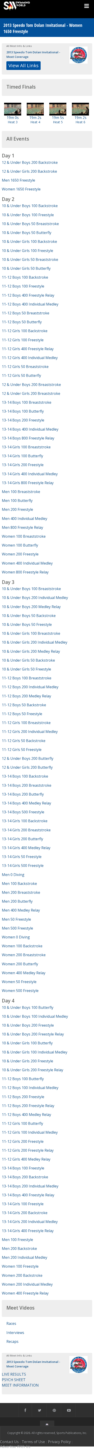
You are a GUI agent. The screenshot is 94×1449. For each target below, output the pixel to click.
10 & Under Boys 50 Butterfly (26, 232)
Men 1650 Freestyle (18, 180)
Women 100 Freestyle (20, 1266)
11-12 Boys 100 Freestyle (23, 286)
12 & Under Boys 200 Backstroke (30, 162)
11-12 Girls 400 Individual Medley (30, 357)
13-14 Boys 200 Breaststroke (26, 785)
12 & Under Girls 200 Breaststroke (31, 393)
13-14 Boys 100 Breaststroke (26, 402)
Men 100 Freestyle (17, 1239)
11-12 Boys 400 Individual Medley (30, 304)
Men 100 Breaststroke (21, 491)
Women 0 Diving (16, 937)
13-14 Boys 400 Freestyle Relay (28, 1194)
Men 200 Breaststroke (21, 892)
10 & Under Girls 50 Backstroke (28, 660)
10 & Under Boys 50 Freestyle (27, 624)
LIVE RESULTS (14, 1374)
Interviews (15, 1332)
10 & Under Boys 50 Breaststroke (30, 223)
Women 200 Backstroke (22, 1275)
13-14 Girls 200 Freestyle (23, 464)
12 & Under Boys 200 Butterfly (27, 758)
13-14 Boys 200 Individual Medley (30, 1186)
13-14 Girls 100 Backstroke (24, 820)
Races (11, 1323)
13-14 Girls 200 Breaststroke (26, 829)
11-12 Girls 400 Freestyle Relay (28, 348)
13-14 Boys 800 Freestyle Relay (28, 438)
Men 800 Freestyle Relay (22, 527)
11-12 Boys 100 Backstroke (25, 277)
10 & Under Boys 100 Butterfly (27, 1007)
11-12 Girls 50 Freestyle (22, 749)
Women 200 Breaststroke (24, 954)
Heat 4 (35, 122)
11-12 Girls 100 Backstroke (24, 330)
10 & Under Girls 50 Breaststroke (30, 259)
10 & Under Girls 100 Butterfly (27, 1043)
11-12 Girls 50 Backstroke (23, 740)
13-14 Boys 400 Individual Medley (30, 429)
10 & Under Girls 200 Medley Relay (31, 651)
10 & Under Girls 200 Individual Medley (34, 642)
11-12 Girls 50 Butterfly (21, 375)
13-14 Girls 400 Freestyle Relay (28, 1230)
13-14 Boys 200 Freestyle (23, 420)
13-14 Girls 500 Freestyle (23, 865)
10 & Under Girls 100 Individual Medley (34, 1052)
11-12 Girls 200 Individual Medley (30, 731)
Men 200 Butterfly (17, 901)
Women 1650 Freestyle (21, 189)
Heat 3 (13, 122)
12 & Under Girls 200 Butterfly (27, 767)
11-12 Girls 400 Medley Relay (26, 1159)
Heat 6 (80, 122)
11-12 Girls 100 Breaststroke (26, 722)
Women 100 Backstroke (22, 945)
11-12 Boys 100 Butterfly (23, 1078)
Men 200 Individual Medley (24, 1257)
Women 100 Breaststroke (24, 536)
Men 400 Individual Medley (24, 518)
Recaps (12, 1341)
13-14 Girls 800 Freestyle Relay (28, 482)
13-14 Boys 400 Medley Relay (26, 803)
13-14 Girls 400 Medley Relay (26, 847)
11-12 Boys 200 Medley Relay (26, 696)
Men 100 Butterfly (17, 500)
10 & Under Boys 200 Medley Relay (31, 606)
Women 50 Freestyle (19, 981)
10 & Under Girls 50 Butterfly (26, 268)
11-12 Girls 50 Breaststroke (25, 366)
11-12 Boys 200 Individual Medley (30, 686)
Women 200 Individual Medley (27, 1284)
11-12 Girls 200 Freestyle (23, 1141)
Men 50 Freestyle (16, 919)
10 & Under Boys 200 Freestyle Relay (33, 1034)
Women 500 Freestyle (20, 990)
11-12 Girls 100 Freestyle (23, 339)
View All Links (23, 65)
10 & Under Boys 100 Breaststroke (31, 588)
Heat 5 (58, 122)
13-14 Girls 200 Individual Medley (30, 1221)
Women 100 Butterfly (20, 545)
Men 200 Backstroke (19, 1248)
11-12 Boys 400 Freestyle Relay (28, 295)
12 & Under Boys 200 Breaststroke (31, 384)
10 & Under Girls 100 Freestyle (27, 250)
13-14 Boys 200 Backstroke (25, 1176)
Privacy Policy (59, 1441)
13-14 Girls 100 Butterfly (22, 455)
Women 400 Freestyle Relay (25, 1293)
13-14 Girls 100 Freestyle (23, 1203)
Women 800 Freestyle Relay (25, 572)
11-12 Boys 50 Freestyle (22, 713)
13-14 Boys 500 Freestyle (23, 811)
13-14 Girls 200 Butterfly (22, 838)
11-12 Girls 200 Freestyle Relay (28, 1150)
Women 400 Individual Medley (27, 563)
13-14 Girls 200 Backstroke (24, 1212)
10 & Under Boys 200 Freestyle (28, 1025)
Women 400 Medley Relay (23, 972)
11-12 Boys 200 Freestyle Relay (28, 1105)
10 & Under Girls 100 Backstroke (29, 241)
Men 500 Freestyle (17, 928)
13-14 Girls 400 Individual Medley (30, 473)
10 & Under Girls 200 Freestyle (27, 1061)
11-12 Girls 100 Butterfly (22, 1123)
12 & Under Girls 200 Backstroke (29, 171)
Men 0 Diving (13, 874)
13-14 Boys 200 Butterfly (23, 794)
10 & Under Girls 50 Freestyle (26, 669)
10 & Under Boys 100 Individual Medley (35, 1016)
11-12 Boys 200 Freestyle (23, 1096)
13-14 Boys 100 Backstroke (25, 776)
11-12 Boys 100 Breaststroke (26, 678)
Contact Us (9, 1441)
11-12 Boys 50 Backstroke (24, 704)
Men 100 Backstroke (19, 883)
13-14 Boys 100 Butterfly (23, 411)
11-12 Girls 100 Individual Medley (30, 1132)
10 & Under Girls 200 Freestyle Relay (32, 1069)
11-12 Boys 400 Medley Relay (26, 1114)
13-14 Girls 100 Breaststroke (26, 447)
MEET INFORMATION (20, 1385)
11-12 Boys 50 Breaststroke (25, 313)
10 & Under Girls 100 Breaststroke (31, 633)
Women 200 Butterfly (20, 963)
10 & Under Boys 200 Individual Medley (35, 597)
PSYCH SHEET (14, 1379)
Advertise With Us (15, 1446)
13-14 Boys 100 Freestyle (23, 1168)
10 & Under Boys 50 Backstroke (29, 615)
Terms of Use (33, 1441)
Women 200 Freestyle (20, 554)
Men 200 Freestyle (17, 509)
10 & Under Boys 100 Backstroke (30, 205)
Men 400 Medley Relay (21, 910)
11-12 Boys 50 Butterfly (22, 321)
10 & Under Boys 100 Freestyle (28, 214)
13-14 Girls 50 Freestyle (22, 856)
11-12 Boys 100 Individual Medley (30, 1087)
